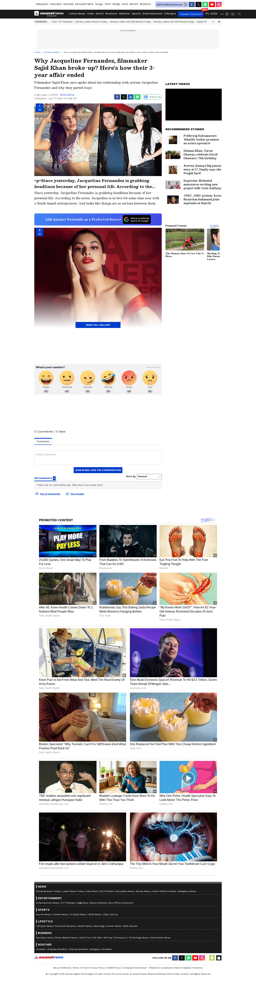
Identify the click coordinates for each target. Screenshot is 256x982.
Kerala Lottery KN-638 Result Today (130, 21)
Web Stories (130, 926)
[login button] (227, 14)
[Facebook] (192, 4)
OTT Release (68, 903)
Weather (41, 949)
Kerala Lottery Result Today (91, 21)
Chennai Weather (78, 949)
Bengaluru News (187, 891)
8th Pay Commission (115, 937)
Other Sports (110, 914)
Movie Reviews (98, 903)
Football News (78, 914)
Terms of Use (80, 967)
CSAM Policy (114, 967)
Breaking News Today (48, 891)
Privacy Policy (97, 967)
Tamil (107, 4)
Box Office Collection (121, 903)
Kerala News (143, 891)
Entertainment (152, 13)
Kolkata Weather (57, 949)
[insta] (219, 4)
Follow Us (155, 97)
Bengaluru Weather (101, 949)
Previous (213, 22)
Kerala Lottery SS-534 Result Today (174, 21)
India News (92, 891)
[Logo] (50, 14)
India (90, 13)
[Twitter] (198, 4)
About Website (61, 967)
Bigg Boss (83, 903)
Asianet (48, 957)
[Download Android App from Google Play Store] (212, 957)
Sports (136, 13)
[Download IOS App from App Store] (219, 957)
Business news (44, 937)
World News (107, 891)
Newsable (56, 4)
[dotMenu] (222, 14)
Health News (85, 926)
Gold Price (85, 937)
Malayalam (42, 4)
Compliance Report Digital (175, 967)
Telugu (99, 4)
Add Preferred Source (169, 4)
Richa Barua (67, 94)
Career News (114, 926)
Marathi (133, 4)
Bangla (116, 4)
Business (111, 13)
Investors (197, 967)
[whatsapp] (205, 4)
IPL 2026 (211, 13)
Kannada (68, 4)
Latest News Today (73, 891)
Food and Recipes (65, 926)
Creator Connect (191, 14)
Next (219, 22)
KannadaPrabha (84, 4)
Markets (124, 13)
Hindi (125, 4)
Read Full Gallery (98, 325)
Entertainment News (47, 903)
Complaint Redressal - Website (141, 967)
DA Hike (97, 937)
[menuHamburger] (233, 14)
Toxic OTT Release (62, 21)
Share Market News (66, 937)
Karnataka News (125, 891)
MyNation (145, 4)
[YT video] (212, 4)
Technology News (138, 937)
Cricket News (60, 914)
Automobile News (160, 937)
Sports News (43, 914)
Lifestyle (170, 13)
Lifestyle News (44, 926)
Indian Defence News (164, 891)
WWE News (94, 914)
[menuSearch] (239, 14)
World (99, 13)
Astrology (99, 926)
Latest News (77, 13)
